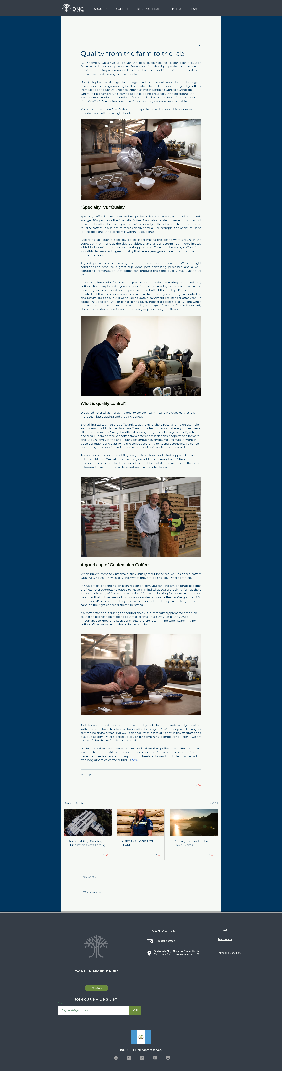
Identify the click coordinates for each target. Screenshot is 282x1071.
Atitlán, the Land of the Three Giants (191, 843)
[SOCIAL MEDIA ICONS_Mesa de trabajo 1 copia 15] (168, 1057)
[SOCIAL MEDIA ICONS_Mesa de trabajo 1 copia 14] (142, 1057)
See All (214, 802)
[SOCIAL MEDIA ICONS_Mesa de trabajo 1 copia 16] (155, 1057)
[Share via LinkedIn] (90, 774)
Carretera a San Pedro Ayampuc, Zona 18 (177, 953)
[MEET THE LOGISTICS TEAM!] (141, 822)
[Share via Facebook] (82, 774)
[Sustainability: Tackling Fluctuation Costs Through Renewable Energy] (88, 822)
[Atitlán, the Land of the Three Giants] (194, 822)
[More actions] (199, 45)
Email (61, 1003)
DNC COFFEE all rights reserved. (140, 1049)
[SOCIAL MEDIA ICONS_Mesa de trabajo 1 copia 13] (115, 1057)
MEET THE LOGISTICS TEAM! (137, 843)
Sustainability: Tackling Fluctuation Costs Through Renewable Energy (87, 843)
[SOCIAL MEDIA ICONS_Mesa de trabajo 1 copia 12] (128, 1057)
